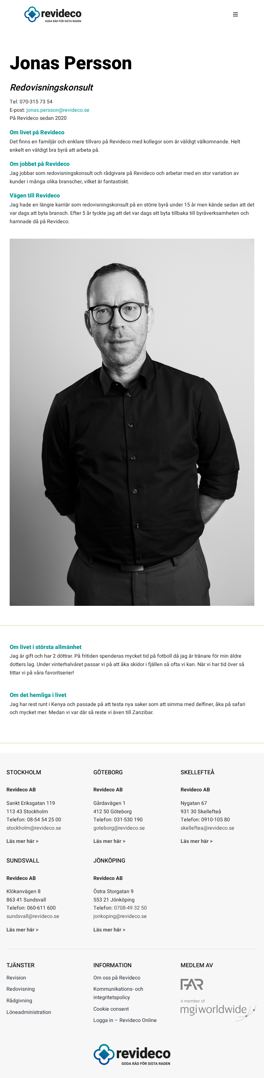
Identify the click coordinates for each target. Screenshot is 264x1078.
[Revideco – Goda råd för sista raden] (52, 9)
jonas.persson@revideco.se (58, 110)
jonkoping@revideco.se (120, 916)
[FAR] (192, 981)
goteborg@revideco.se (119, 828)
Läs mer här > (22, 841)
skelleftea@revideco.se (207, 828)
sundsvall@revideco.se (32, 916)
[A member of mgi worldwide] (218, 1002)
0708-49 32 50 (130, 908)
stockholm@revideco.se (33, 828)
